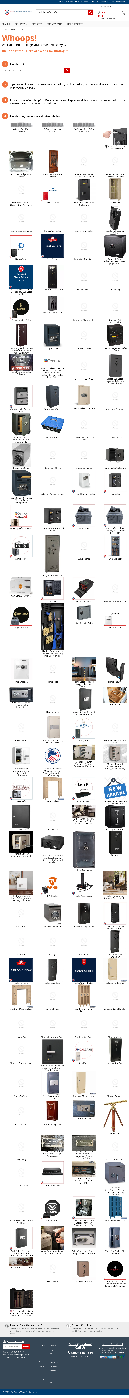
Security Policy (43, 1379)
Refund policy (54, 1362)
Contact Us (53, 1345)
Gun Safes (20, 24)
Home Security (75, 24)
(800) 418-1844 (82, 1352)
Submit (26, 1347)
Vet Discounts (102, 2)
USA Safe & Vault (17, 1392)
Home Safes (36, 24)
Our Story (42, 1345)
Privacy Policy (43, 1375)
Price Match (89, 2)
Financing (69, 2)
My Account (121, 2)
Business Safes (55, 24)
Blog (112, 2)
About (60, 2)
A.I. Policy (53, 1375)
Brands (6, 24)
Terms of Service (55, 1358)
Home (5, 29)
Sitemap (41, 1366)
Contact (78, 2)
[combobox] (64, 12)
